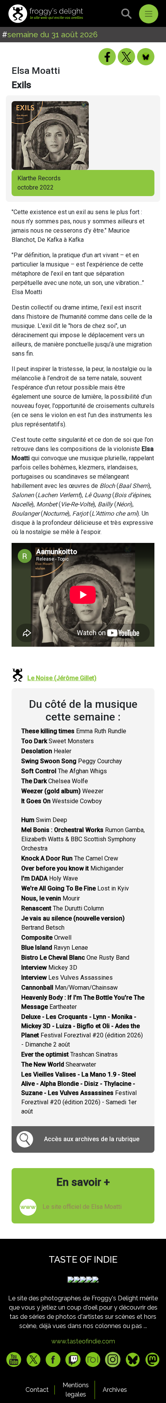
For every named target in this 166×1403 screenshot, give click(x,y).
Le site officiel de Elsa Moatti (82, 1206)
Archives (115, 1389)
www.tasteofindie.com (83, 1341)
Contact (37, 1389)
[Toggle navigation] (148, 13)
